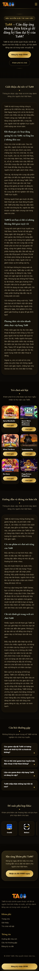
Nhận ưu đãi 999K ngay (19, 874)
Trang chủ (6, 919)
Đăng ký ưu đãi (8, 946)
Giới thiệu (5, 923)
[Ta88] (9, 4)
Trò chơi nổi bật (8, 926)
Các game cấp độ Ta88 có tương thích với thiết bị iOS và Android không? (17, 749)
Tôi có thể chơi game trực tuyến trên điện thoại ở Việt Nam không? (19, 762)
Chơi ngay (10, 425)
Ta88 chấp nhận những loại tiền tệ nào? (18, 785)
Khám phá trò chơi (19, 63)
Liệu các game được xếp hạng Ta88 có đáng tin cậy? (19, 773)
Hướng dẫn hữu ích (9, 939)
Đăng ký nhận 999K (19, 55)
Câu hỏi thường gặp (9, 943)
